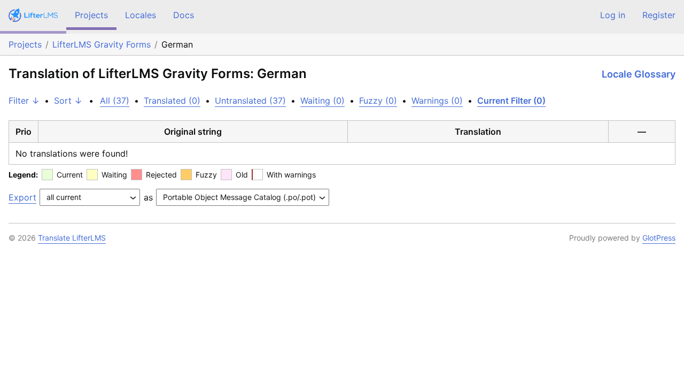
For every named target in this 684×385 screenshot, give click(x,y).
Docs (183, 15)
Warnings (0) (437, 100)
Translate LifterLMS (72, 237)
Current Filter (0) (511, 100)
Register (658, 15)
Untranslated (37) (250, 100)
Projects (91, 15)
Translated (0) (172, 100)
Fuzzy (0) (378, 100)
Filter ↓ (24, 100)
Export (22, 197)
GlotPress (658, 237)
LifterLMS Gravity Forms (101, 44)
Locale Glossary (638, 74)
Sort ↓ (68, 100)
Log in (612, 15)
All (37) (114, 100)
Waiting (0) (322, 100)
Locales (140, 15)
